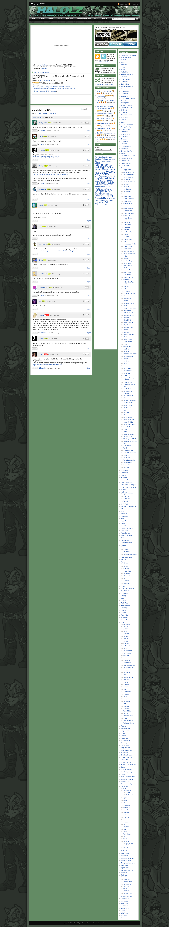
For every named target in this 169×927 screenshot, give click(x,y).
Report (89, 130)
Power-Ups (124, 617)
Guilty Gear (126, 279)
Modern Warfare (128, 334)
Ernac (41, 354)
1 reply (42, 144)
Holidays (50, 22)
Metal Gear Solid (128, 327)
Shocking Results (126, 755)
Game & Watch (128, 270)
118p (45, 136)
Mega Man (99, 181)
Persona (126, 351)
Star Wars (126, 552)
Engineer (104, 167)
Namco (125, 682)
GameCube (127, 810)
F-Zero (125, 256)
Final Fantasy (127, 261)
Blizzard (126, 638)
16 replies (43, 368)
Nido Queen (101, 96)
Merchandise (127, 576)
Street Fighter (127, 417)
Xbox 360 (126, 841)
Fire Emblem (127, 263)
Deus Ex (126, 229)
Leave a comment (41, 91)
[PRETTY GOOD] (39, 83)
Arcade (125, 800)
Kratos (107, 176)
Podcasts (126, 578)
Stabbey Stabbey (126, 769)
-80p (46, 354)
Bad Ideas (124, 81)
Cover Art (124, 122)
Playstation (126, 827)
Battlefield (126, 179)
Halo (124, 289)
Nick (104, 181)
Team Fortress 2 (128, 427)
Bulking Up (124, 94)
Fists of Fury (125, 161)
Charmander (111, 159)
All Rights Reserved (82, 923)
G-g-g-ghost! (125, 165)
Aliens (123, 62)
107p (47, 150)
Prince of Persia (128, 368)
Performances (125, 605)
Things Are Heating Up (128, 863)
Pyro (97, 188)
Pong (125, 363)
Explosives (124, 148)
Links (96, 19)
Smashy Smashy (126, 757)
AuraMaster (42, 189)
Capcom (126, 643)
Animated (124, 65)
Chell (96, 161)
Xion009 (41, 338)
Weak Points (125, 908)
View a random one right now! (104, 84)
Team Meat (126, 708)
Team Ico (126, 706)
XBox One (126, 848)
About (104, 19)
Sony (125, 699)
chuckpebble (43, 244)
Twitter (107, 62)
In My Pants (124, 504)
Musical (55, 87)
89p (49, 273)
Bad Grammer (125, 79)
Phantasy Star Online (130, 354)
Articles (125, 564)
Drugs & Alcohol (126, 146)
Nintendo (61, 87)
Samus (108, 189)
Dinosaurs (124, 136)
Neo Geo (126, 817)
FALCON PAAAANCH (128, 156)
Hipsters (123, 489)
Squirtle (109, 198)
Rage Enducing (126, 728)
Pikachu (109, 181)
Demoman (102, 164)
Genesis (126, 812)
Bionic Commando (129, 182)
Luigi (97, 179)
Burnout (125, 194)
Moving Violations (126, 557)
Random (42, 19)
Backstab (124, 77)
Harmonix (126, 658)
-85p (47, 315)
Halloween (126, 499)
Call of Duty (127, 196)
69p (46, 338)
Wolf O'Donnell (101, 203)
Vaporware (124, 901)
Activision (126, 629)
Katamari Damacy (129, 293)
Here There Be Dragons (128, 485)
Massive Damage (126, 535)
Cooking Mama (128, 208)
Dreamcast (126, 805)
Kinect (128, 792)
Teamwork (124, 856)
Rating (44, 113)
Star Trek (126, 886)
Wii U (125, 839)
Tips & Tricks (125, 868)
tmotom (41, 315)
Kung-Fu (124, 521)
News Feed (123, 4)
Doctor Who (127, 879)
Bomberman (127, 189)
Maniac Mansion (128, 315)
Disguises (124, 139)
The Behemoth (128, 716)
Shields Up (124, 752)
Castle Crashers (128, 199)
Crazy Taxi (126, 215)
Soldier (99, 193)
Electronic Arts (127, 651)
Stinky (123, 774)
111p (46, 165)
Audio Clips (124, 72)
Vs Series (126, 455)
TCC (40, 226)
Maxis (125, 675)
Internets (124, 509)
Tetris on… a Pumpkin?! (104, 91)
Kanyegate (124, 516)
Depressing (124, 132)
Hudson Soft (127, 660)
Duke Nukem (127, 246)
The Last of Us (127, 436)
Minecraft (126, 332)
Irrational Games (128, 667)
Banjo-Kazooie (128, 177)
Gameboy (126, 807)
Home (33, 19)
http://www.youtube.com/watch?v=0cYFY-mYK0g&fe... (58, 251)
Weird (123, 910)
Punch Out (126, 373)
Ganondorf (104, 169)
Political (123, 612)
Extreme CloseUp (126, 151)
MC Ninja (42, 150)
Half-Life (126, 286)
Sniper (107, 191)
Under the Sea (125, 898)
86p (43, 301)
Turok (125, 448)
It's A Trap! (124, 514)
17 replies (43, 333)
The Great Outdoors (127, 858)
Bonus (125, 566)
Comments (134, 4)
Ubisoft (125, 718)
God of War (126, 275)
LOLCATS (124, 526)
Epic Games (127, 653)
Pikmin (125, 358)
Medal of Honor (128, 322)
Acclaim (125, 626)
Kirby (103, 176)
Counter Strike (127, 211)
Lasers (123, 523)
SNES (125, 831)
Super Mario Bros (128, 419)
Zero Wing (126, 467)
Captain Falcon (101, 159)
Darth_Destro (43, 123)
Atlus (125, 631)
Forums (60, 19)
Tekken (125, 429)
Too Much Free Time (127, 870)
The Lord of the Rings (130, 554)
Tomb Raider (127, 445)
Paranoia (124, 600)
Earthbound (127, 249)
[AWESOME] (41, 83)
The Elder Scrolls (128, 434)
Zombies (124, 918)
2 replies (42, 130)
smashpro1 (44, 69)
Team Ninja (127, 711)
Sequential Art (125, 748)
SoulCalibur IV (128, 403)
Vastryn (41, 166)
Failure (123, 153)
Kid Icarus (126, 296)
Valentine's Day (128, 501)
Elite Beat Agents (128, 251)
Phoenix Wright (128, 356)
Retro (123, 733)
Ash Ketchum (100, 157)
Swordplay (124, 786)
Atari (124, 802)
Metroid (125, 330)
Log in (105, 923)
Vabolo (41, 136)
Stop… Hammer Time (128, 777)
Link (112, 176)
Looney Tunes (127, 882)
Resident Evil (127, 382)
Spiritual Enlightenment (128, 764)
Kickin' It (123, 518)
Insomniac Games (129, 665)
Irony (122, 511)
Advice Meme (127, 542)
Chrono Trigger (128, 203)
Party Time (124, 603)
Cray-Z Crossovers (127, 124)
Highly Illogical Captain (128, 487)
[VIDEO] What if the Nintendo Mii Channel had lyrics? (58, 77)
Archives (69, 19)
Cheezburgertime (126, 107)
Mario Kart (126, 317)
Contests (126, 568)
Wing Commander (129, 460)
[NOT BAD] (37, 83)
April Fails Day (128, 494)
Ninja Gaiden (127, 342)
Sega (125, 696)
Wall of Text (124, 906)
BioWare (126, 636)
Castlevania (127, 201)
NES (124, 819)
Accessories (127, 790)
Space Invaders (128, 405)
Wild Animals (125, 913)
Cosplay (123, 120)
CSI (124, 877)
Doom (125, 241)
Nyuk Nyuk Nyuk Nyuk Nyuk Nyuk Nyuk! (46, 157)
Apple (125, 798)
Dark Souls (126, 222)
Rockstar (126, 694)
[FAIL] (33, 83)
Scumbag (124, 743)
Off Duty (123, 596)
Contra (125, 206)
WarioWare (126, 458)
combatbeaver (43, 287)
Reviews (126, 581)
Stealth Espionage (127, 772)
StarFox (125, 415)
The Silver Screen (126, 860)
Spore (125, 410)
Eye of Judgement (129, 253)
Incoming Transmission (128, 506)
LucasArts (126, 672)
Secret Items (125, 745)
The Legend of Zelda (129, 439)
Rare (125, 689)
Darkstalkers (127, 225)
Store (50, 19)
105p (44, 226)
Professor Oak (105, 187)
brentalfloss (43, 65)
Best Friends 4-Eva (127, 86)
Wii (74, 88)
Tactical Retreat (126, 851)
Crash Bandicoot (128, 213)
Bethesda (126, 634)
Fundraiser (126, 573)
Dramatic (124, 144)
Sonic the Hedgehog (129, 400)
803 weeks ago (56, 122)
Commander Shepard (104, 161)
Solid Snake (108, 194)
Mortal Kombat (128, 339)
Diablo (125, 234)
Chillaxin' (124, 112)
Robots (123, 736)
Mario (103, 178)
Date (39, 113)
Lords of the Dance (127, 528)
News (66, 22)
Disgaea (126, 237)
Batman (125, 547)
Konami (125, 670)
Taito (124, 704)
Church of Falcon (126, 115)
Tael (40, 301)
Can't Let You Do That (128, 98)
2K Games (126, 624)
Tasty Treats (125, 853)
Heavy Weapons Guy (105, 174)
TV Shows (95, 22)
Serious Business (126, 750)
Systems (85, 22)
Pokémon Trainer (104, 182)
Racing (123, 726)
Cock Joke (36, 87)
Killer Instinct (127, 298)
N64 (124, 815)
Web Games (127, 834)
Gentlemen (124, 470)
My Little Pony (127, 884)
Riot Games (127, 692)
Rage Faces (125, 731)
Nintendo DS (127, 822)
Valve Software (128, 720)
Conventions (127, 571)
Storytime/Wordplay (127, 779)
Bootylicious (125, 91)
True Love (124, 872)
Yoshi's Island (127, 465)
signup (40, 117)
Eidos (125, 648)
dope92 (41, 205)
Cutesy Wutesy (44, 87)
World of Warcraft (128, 462)
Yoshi (105, 204)
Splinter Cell (127, 407)
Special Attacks (126, 762)
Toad (113, 198)
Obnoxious (124, 593)
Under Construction (58, 88)
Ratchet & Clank (128, 375)
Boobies (123, 89)
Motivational (125, 540)
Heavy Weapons (126, 482)
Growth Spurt (125, 473)
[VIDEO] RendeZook (103, 123)
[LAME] (35, 83)
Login (34, 117)
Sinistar (125, 398)
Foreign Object (125, 163)
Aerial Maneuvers (126, 60)
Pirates (123, 610)
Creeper (98, 163)
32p (45, 260)
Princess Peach (101, 185)
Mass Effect (127, 320)
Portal (125, 366)
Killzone (126, 301)
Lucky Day (124, 530)
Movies (59, 22)
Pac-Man (126, 349)
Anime (123, 67)
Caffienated (124, 96)
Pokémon (126, 361)
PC (124, 824)
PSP (124, 829)
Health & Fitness (126, 480)
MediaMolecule (128, 677)
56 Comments (51, 91)
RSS (100, 62)
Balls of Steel (125, 84)
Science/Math (125, 740)
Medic (111, 178)
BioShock (126, 184)
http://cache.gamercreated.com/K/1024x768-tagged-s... (51, 174)
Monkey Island (128, 337)
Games (42, 22)
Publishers (75, 22)
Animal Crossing (128, 172)
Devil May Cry (127, 232)
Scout (99, 191)
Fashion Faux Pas (126, 158)
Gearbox (126, 655)
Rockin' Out (124, 738)
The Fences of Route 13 (104, 118)
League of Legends (129, 308)
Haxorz (123, 475)
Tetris (125, 432)
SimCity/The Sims (129, 395)
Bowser (109, 157)
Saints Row (127, 389)
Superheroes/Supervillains (129, 784)
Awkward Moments (127, 74)
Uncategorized (47, 88)
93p (49, 122)
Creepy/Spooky (126, 127)
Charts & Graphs (126, 105)
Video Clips (105, 22)
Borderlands (127, 191)
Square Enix (127, 701)
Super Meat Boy (128, 422)
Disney (125, 549)
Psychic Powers (126, 620)
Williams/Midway (128, 723)
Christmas (126, 496)
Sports (123, 767)
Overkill (123, 598)
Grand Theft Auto (128, 277)
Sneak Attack (125, 760)
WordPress (99, 923)
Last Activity (52, 113)
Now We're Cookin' (127, 591)
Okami (125, 344)
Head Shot (124, 477)
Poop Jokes (125, 615)
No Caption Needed (127, 588)
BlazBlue (126, 186)
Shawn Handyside (44, 80)
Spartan (98, 198)
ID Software (127, 663)
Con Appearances (84, 19)
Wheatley (101, 202)
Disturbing (124, 141)
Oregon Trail (127, 346)
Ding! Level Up (125, 134)
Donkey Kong (127, 239)
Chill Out (124, 110)
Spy (103, 197)
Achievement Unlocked (128, 55)
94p (45, 205)
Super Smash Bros (129, 424)
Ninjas (123, 586)
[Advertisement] (60, 392)
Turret (96, 200)
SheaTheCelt (43, 274)
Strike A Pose (125, 781)
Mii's (51, 87)
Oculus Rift (129, 795)
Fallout (125, 258)
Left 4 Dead (127, 310)
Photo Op (124, 608)
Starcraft (126, 412)
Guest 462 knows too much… (106, 133)
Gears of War (127, 272)
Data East (126, 646)
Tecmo (125, 713)
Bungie (125, 641)
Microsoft (126, 679)
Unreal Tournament (129, 453)
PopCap (126, 687)
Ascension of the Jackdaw (105, 114)
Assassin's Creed (128, 174)
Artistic (33, 22)
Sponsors (126, 583)
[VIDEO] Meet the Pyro (104, 128)
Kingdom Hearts (128, 303)
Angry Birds (127, 170)
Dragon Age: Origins (129, 244)
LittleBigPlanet (128, 313)
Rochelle (103, 189)
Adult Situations (126, 57)
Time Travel (125, 865)
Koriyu (41, 260)
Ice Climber (127, 291)
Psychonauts (127, 371)
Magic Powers (125, 533)
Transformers (127, 893)
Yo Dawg (124, 915)
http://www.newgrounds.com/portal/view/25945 (48, 365)
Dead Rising (127, 227)
